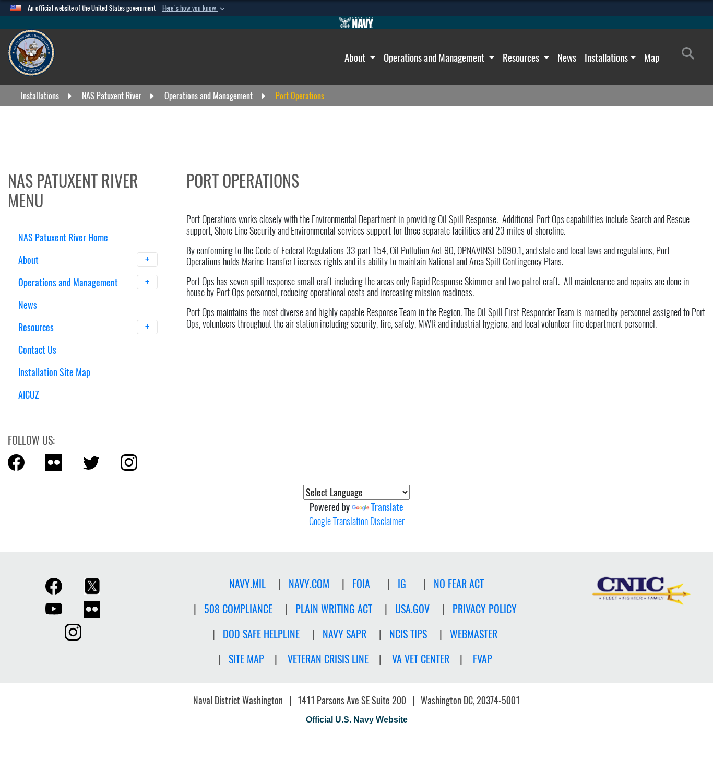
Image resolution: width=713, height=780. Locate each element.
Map (651, 57)
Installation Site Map (54, 372)
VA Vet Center (420, 659)
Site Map (246, 659)
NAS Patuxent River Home (63, 237)
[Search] (72, 413)
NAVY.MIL (247, 584)
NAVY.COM (309, 584)
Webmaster (473, 634)
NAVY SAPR (344, 634)
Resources (522, 57)
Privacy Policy (485, 609)
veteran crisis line (328, 659)
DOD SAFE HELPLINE (261, 634)
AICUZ (28, 394)
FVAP (482, 659)
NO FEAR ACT (459, 584)
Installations (606, 57)
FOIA (361, 584)
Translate (387, 507)
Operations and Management (435, 57)
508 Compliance (238, 609)
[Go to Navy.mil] (356, 22)
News (566, 57)
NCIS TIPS (408, 634)
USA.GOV (412, 609)
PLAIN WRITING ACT (333, 609)
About (355, 57)
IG (402, 584)
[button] (194, 8)
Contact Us (37, 349)
